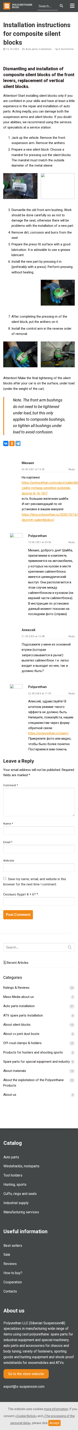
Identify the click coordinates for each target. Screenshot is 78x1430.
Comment (10, 785)
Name (8, 823)
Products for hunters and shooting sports (33, 1052)
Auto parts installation (38, 49)
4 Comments (66, 49)
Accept (54, 1423)
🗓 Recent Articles (15, 963)
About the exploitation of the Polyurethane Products (33, 1082)
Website (8, 860)
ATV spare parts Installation (23, 1015)
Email (8, 842)
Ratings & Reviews (16, 988)
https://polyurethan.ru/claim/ (48, 733)
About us (9, 1095)
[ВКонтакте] (5, 443)
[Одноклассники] (12, 443)
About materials (14, 1071)
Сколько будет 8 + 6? (20, 894)
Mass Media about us (18, 997)
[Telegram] (18, 443)
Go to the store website (26, 1374)
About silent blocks (17, 1025)
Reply (71, 469)
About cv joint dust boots (21, 1034)
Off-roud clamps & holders (22, 1043)
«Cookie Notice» (26, 1416)
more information (56, 1409)
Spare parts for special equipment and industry (36, 1062)
